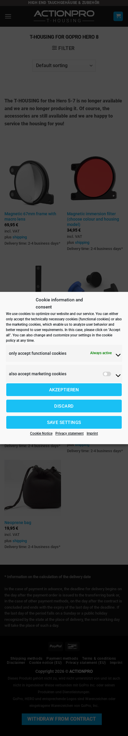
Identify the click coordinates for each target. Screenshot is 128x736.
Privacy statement (69, 433)
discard (64, 406)
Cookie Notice (41, 433)
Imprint (92, 433)
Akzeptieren (64, 389)
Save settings (64, 422)
